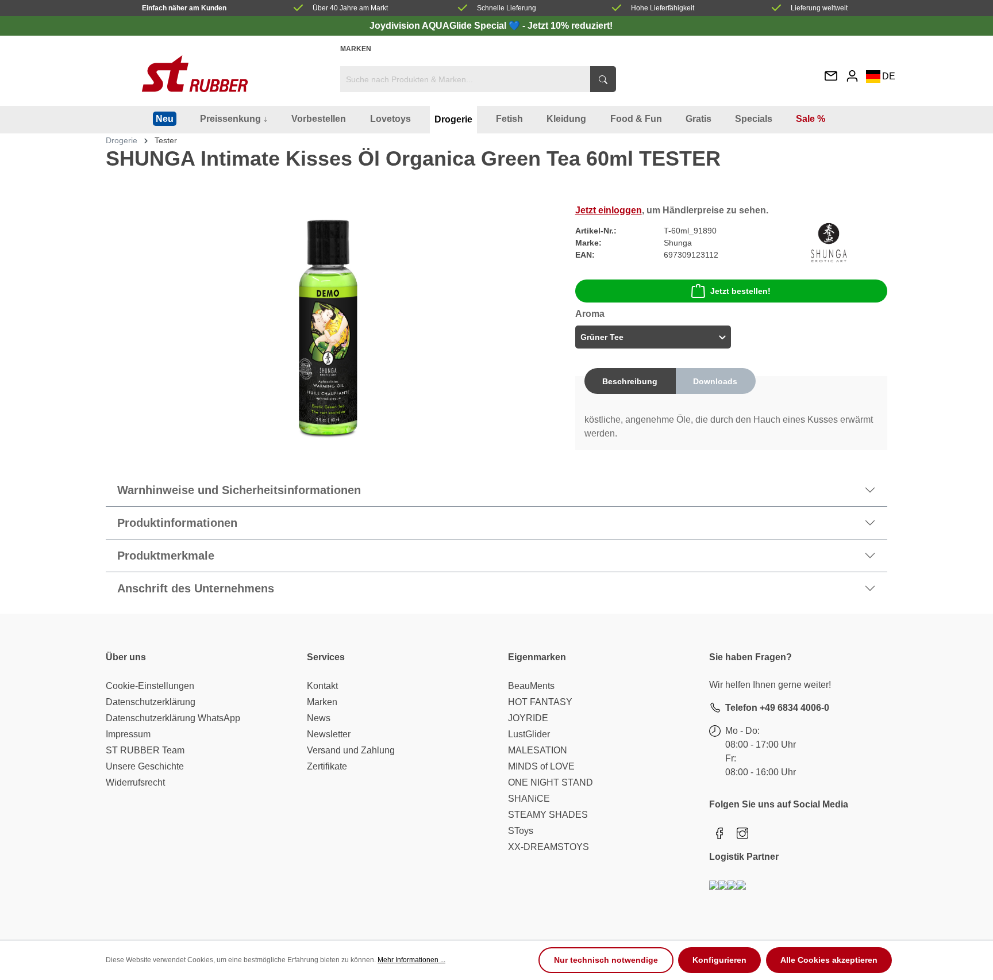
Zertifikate (327, 766)
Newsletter (329, 734)
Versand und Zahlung (351, 750)
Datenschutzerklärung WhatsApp (173, 718)
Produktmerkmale (165, 555)
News (318, 718)
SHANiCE (529, 798)
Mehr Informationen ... (411, 960)
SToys (520, 831)
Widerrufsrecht (135, 782)
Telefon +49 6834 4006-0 (777, 708)
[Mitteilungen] (831, 77)
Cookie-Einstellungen (150, 686)
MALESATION (537, 750)
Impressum (128, 734)
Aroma (590, 314)
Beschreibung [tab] (629, 381)
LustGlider (529, 734)
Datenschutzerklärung (150, 702)
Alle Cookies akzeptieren (828, 959)
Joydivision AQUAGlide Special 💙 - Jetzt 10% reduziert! (491, 25)
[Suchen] (603, 79)
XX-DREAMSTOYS (548, 847)
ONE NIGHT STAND (550, 782)
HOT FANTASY (540, 702)
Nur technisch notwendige (606, 959)
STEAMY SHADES (548, 815)
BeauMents (531, 686)
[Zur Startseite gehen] (195, 73)
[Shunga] (829, 242)
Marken (355, 49)
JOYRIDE (528, 718)
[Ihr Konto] (852, 76)
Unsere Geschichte (145, 766)
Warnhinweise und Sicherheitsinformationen (239, 490)
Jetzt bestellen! (740, 291)
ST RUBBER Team (145, 750)
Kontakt (322, 686)
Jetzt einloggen (608, 210)
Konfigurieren (719, 959)
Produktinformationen (177, 522)
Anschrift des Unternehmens (195, 588)
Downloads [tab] (715, 381)
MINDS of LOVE (541, 766)
